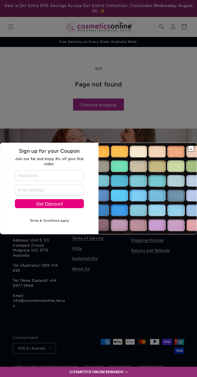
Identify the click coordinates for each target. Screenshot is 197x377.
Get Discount (49, 203)
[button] (98, 372)
